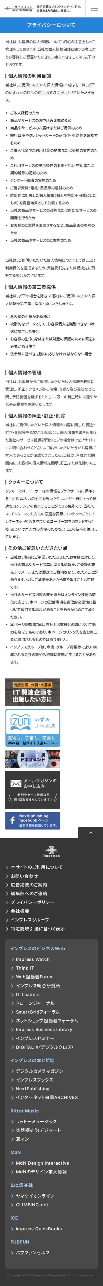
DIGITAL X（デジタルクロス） (45, 1047)
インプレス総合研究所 (38, 985)
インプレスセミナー (35, 1038)
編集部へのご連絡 (29, 893)
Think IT (25, 968)
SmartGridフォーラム (38, 1012)
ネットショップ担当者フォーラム (47, 1020)
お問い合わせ (24, 876)
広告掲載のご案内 (29, 884)
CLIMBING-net (32, 1204)
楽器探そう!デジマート (38, 1130)
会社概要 (20, 911)
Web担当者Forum (35, 976)
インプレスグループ (30, 919)
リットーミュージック (36, 1121)
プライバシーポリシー (33, 902)
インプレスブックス (35, 1079)
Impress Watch (33, 959)
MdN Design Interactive (43, 1163)
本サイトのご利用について (37, 867)
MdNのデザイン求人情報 (41, 1171)
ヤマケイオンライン (35, 1196)
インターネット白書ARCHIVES (47, 1097)
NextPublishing (33, 1088)
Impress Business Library (44, 1029)
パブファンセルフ (33, 1252)
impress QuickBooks (39, 1228)
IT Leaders (28, 994)
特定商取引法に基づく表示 (38, 928)
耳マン (22, 1139)
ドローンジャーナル (35, 1003)
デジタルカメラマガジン (40, 1071)
